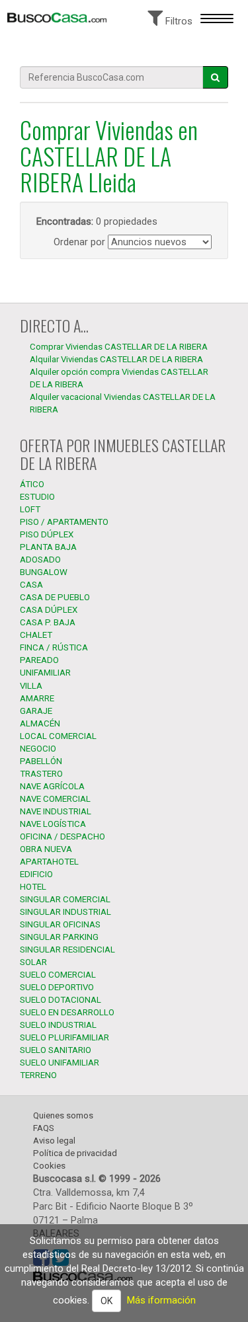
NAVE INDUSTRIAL (55, 811)
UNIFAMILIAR (45, 673)
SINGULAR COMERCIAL (65, 899)
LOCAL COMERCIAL (58, 736)
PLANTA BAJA (48, 547)
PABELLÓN (41, 761)
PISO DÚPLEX (46, 534)
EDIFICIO (36, 874)
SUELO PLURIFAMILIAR (64, 1037)
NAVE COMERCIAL (55, 799)
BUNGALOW (43, 572)
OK (106, 1301)
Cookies (49, 1166)
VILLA (31, 686)
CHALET (36, 635)
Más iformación (161, 1300)
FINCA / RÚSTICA (54, 647)
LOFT (30, 509)
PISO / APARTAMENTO (64, 522)
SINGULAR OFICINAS (60, 924)
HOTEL (33, 887)
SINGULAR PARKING (59, 937)
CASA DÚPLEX (48, 610)
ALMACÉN (40, 723)
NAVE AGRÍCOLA (52, 786)
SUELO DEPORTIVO (57, 987)
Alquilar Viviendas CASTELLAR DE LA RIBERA (116, 359)
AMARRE (37, 698)
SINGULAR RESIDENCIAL (67, 949)
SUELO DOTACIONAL (60, 1000)
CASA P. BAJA (47, 622)
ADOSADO (40, 559)
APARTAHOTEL (49, 862)
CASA (31, 585)
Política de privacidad (75, 1153)
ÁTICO (32, 484)
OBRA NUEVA (46, 849)
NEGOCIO (38, 749)
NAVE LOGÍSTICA (53, 824)
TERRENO (38, 1075)
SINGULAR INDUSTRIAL (65, 912)
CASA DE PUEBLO (55, 597)
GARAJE (36, 711)
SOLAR (33, 962)
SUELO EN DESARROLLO (67, 1012)
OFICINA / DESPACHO (62, 836)
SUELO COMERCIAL (58, 975)
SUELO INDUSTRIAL (58, 1025)
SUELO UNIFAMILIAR (59, 1063)
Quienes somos (63, 1115)
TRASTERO (41, 774)
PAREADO (39, 660)
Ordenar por (79, 242)
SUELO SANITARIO (55, 1050)
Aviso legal (54, 1141)
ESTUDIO (37, 497)
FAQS (43, 1128)
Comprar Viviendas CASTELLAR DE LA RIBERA (119, 347)
